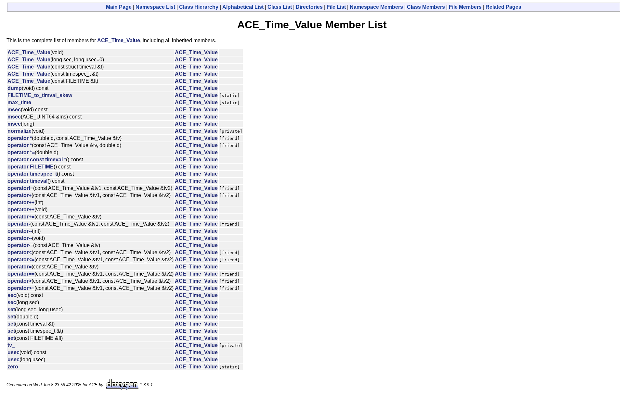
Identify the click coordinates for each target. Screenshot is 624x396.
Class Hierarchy (198, 7)
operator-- (19, 231)
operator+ (19, 195)
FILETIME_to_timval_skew (39, 95)
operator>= (20, 288)
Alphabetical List (243, 7)
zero (12, 366)
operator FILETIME (30, 166)
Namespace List (155, 7)
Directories (309, 7)
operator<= (20, 259)
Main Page (119, 7)
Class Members (426, 7)
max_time (19, 102)
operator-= (20, 245)
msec (14, 109)
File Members (465, 7)
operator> (19, 281)
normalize (19, 131)
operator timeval (27, 181)
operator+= (20, 216)
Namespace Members (376, 7)
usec (13, 352)
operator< (19, 252)
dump (14, 88)
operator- (18, 224)
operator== (20, 274)
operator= (19, 266)
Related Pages (503, 7)
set (11, 309)
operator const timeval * (36, 159)
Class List (279, 7)
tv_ (11, 345)
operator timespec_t (32, 174)
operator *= (21, 152)
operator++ (20, 202)
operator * (19, 138)
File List (336, 7)
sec (11, 295)
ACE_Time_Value (118, 40)
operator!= (20, 188)
